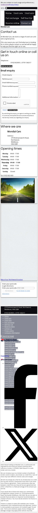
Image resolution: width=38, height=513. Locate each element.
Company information (12, 333)
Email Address (10, 83)
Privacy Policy (14, 5)
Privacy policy (9, 331)
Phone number (10, 86)
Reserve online (9, 327)
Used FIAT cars (9, 354)
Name (7, 79)
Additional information (10, 97)
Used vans (8, 321)
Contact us (8, 329)
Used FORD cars (10, 356)
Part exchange (9, 323)
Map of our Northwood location (12, 280)
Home (6, 316)
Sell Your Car (8, 325)
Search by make (8, 336)
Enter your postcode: (9, 288)
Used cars (7, 318)
